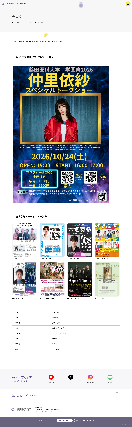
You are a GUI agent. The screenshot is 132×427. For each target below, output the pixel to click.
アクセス (39, 420)
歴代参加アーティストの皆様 (49, 41)
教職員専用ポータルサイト (84, 420)
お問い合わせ (49, 420)
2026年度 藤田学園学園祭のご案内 (23, 41)
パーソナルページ (64, 420)
